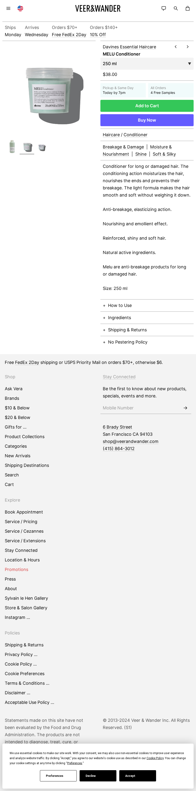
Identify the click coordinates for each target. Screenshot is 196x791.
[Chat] (164, 8)
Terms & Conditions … (27, 683)
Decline (91, 776)
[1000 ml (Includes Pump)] (12, 146)
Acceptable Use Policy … (29, 702)
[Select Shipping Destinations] (20, 8)
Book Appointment (24, 511)
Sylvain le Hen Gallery (26, 598)
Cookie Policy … (21, 664)
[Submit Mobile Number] (185, 408)
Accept (130, 776)
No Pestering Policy (127, 342)
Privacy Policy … (21, 654)
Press (10, 579)
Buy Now (147, 120)
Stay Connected (21, 550)
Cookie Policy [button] (155, 758)
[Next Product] (188, 47)
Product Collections (24, 436)
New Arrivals (17, 455)
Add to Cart (147, 105)
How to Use (120, 305)
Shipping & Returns (127, 329)
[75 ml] (41, 146)
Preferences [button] (74, 763)
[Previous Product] (176, 47)
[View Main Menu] (8, 8)
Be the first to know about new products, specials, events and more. (144, 392)
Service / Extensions (25, 540)
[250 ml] (27, 146)
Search (12, 474)
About (11, 588)
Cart (9, 484)
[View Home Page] (98, 8)
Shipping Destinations (27, 465)
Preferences (54, 776)
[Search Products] (176, 8)
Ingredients (119, 317)
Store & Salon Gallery (26, 607)
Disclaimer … (17, 692)
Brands (12, 398)
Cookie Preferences (24, 673)
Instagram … (17, 617)
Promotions (16, 569)
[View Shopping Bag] (188, 8)
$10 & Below (17, 407)
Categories (16, 446)
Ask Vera (13, 388)
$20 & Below (17, 417)
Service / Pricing (21, 521)
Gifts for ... (16, 426)
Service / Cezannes (24, 531)
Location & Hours (22, 559)
